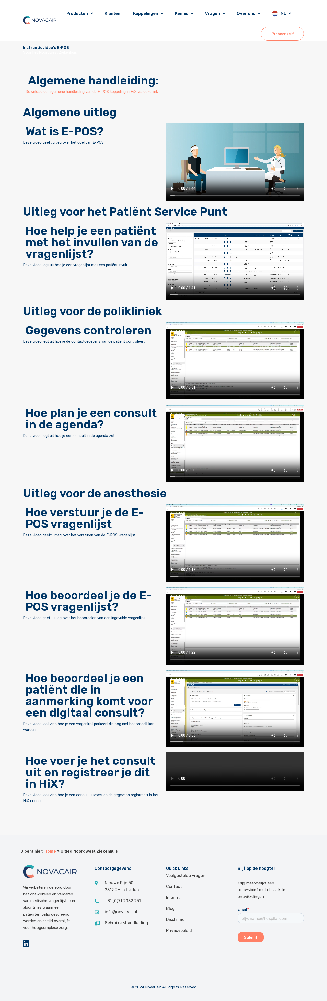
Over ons (246, 13)
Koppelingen (145, 13)
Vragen (212, 13)
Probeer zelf (282, 33)
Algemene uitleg (69, 112)
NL (283, 13)
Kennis (181, 13)
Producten (77, 13)
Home (50, 851)
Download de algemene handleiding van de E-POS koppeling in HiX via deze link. (92, 91)
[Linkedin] (26, 943)
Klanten (112, 13)
